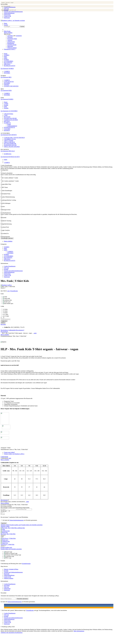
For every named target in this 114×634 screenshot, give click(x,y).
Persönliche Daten (12, 38)
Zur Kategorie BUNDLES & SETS (10, 156)
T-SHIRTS (7, 71)
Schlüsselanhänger (12, 126)
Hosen (5, 102)
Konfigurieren (18, 632)
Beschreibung (4, 330)
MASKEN (7, 130)
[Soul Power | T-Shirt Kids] (8, 538)
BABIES (6, 254)
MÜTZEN (7, 121)
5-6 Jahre (5, 311)
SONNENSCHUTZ (9, 127)
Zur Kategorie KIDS (6, 90)
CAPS (5, 115)
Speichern (3, 523)
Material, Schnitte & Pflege (11, 569)
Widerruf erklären (12, 47)
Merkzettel (10, 46)
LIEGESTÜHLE (8, 113)
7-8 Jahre (5, 312)
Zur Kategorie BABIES (7, 99)
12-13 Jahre (6, 316)
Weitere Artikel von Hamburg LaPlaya (14, 454)
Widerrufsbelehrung (9, 13)
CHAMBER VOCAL (10, 139)
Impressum (7, 17)
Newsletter (7, 585)
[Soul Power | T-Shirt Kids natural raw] (4, 543)
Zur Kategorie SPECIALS (8, 151)
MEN (5, 248)
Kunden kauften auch (15, 525)
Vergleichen (4, 321)
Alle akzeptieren (10, 632)
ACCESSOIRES (8, 256)
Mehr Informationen (79, 631)
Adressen (9, 40)
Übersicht (9, 37)
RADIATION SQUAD (10, 145)
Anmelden (10, 35)
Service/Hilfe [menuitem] (12, 11)
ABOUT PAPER (8, 140)
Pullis (5, 106)
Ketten (9, 124)
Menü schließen (8, 32)
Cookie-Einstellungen (9, 7)
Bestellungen (10, 43)
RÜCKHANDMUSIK (10, 143)
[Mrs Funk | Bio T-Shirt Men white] (3, 529)
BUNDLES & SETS (9, 260)
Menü (5, 23)
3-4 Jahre (5, 309)
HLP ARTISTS (8, 257)
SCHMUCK (7, 123)
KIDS (5, 250)
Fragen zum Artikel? (9, 452)
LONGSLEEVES (9, 81)
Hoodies (6, 108)
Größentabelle (12, 330)
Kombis (6, 105)
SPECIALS (7, 259)
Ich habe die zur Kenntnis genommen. (20, 520)
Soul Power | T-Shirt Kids (7, 544)
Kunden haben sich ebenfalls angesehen (31, 525)
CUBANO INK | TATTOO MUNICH (14, 137)
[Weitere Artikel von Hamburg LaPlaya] (6, 285)
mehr (35, 333)
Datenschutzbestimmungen (16, 520)
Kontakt (6, 10)
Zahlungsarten (11, 41)
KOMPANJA (7, 154)
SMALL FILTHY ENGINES (12, 146)
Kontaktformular (26, 563)
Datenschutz (7, 14)
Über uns (6, 8)
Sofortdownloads (11, 44)
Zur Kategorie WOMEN (7, 68)
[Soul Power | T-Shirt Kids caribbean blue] (5, 541)
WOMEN (6, 247)
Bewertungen (20, 330)
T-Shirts (6, 103)
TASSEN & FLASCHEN (11, 120)
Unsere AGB (7, 16)
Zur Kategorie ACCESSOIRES (9, 111)
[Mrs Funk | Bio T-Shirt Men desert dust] (4, 532)
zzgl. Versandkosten (12, 291)
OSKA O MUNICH (9, 142)
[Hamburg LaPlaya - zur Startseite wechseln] (13, 20)
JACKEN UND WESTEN (11, 86)
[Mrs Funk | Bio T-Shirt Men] (13, 528)
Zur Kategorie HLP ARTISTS (9, 134)
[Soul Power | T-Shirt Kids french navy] (4, 540)
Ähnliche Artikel (5, 525)
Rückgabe (6, 573)
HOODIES (7, 73)
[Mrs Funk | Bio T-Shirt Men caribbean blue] (5, 531)
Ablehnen (3, 632)
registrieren (19, 35)
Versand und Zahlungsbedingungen (13, 11)
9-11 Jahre (5, 314)
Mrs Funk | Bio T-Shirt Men (8, 534)
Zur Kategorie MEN (6, 77)
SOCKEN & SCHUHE (10, 118)
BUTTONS (7, 117)
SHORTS (6, 84)
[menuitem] (58, 7)
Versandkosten (30, 610)
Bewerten (3, 324)
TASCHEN (7, 129)
